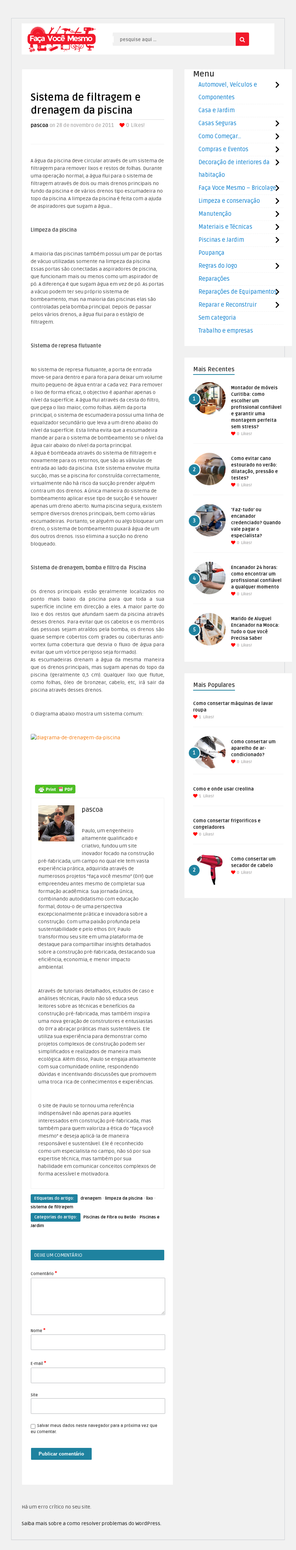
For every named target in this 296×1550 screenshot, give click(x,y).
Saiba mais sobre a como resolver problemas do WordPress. (91, 1523)
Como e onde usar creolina (223, 789)
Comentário (44, 1273)
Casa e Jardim (217, 110)
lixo (149, 1198)
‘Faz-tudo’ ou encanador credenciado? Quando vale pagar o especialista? (256, 523)
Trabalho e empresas (226, 330)
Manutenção (215, 214)
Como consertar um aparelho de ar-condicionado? (253, 748)
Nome (38, 1330)
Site (34, 1395)
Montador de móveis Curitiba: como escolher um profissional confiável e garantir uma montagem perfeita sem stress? (256, 407)
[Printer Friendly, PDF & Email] (55, 789)
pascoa (39, 125)
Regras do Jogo (218, 266)
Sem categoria (217, 317)
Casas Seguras (217, 123)
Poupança (212, 253)
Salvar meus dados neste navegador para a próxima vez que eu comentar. (94, 1428)
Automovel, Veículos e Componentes (228, 91)
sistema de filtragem (52, 1207)
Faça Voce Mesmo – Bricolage (237, 188)
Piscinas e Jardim (221, 240)
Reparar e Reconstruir (228, 304)
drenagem (90, 1198)
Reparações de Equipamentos (238, 291)
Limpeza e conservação (229, 201)
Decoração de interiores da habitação (234, 169)
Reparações (214, 279)
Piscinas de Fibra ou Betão (109, 1217)
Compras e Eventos (223, 149)
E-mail (38, 1363)
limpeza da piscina (124, 1198)
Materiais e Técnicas (225, 227)
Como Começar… (220, 136)
